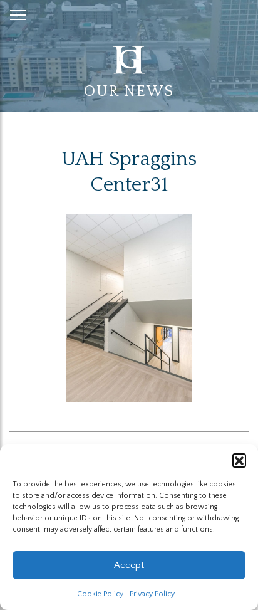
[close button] (18, 12)
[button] (239, 460)
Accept (129, 565)
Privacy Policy (152, 594)
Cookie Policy (100, 594)
